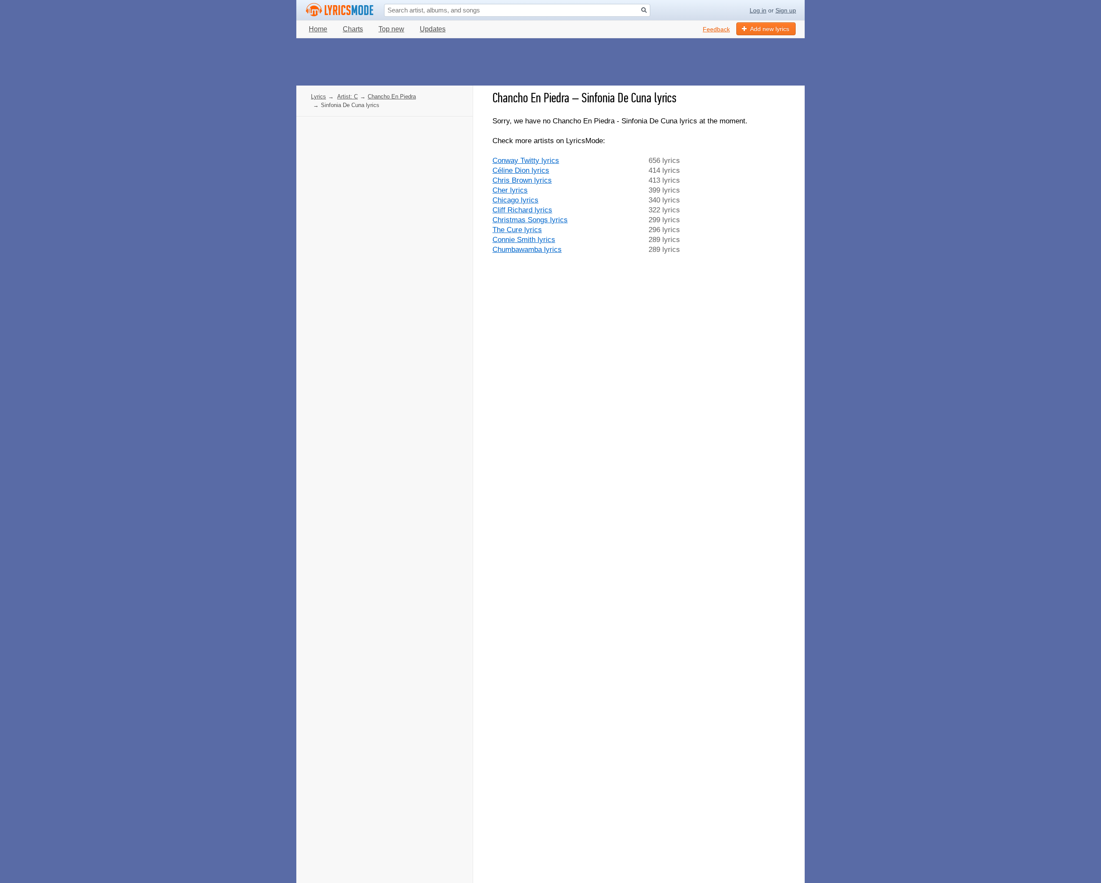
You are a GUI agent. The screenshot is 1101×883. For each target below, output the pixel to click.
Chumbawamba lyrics (527, 249)
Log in (758, 10)
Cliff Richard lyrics (522, 210)
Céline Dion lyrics (520, 170)
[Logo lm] (340, 10)
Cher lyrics (510, 190)
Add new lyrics (769, 28)
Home (318, 29)
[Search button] (644, 10)
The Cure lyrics (517, 230)
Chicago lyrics (515, 200)
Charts (353, 29)
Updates (433, 29)
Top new (391, 29)
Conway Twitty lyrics (525, 160)
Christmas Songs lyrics (530, 220)
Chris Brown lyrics (522, 180)
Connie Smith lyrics (523, 240)
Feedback (716, 29)
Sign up (785, 10)
